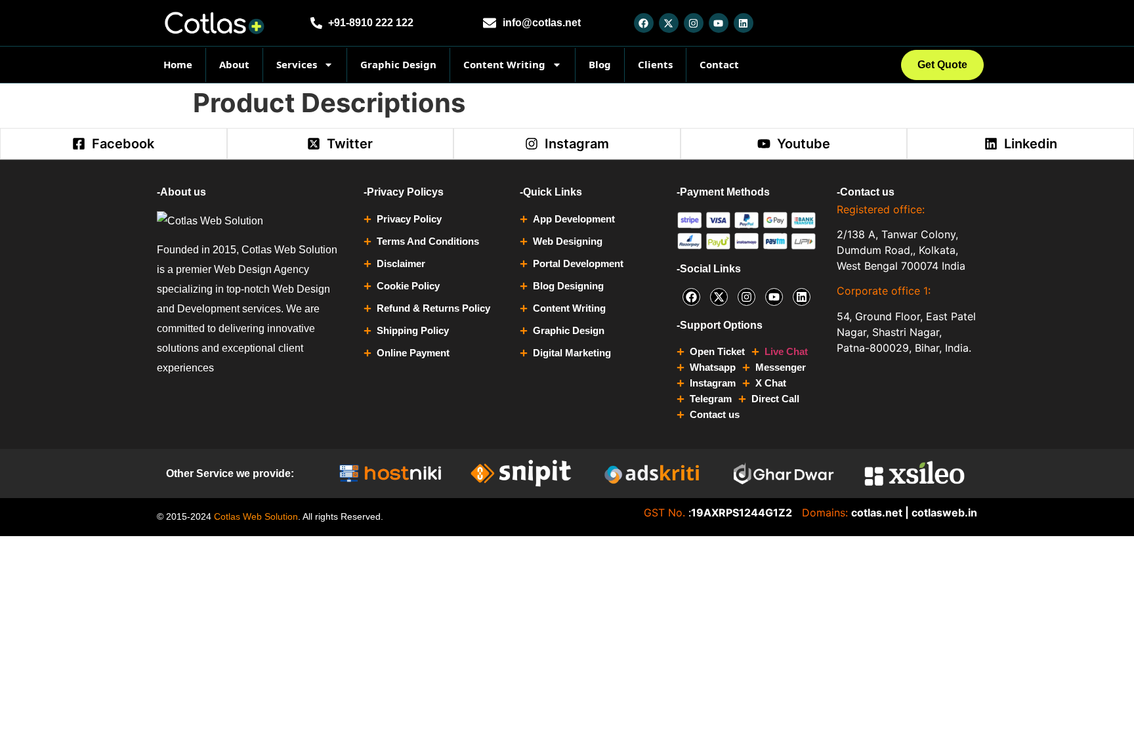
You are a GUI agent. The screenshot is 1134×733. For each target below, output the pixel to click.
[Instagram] (694, 23)
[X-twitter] (669, 23)
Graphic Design (398, 64)
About (234, 64)
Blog (600, 64)
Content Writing (504, 64)
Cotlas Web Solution (256, 516)
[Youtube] (718, 23)
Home (177, 64)
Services (296, 64)
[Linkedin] (743, 23)
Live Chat (786, 351)
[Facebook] (644, 23)
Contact (719, 64)
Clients (655, 64)
